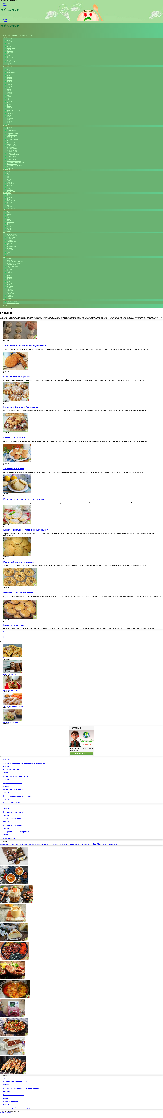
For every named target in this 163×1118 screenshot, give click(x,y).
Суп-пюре (10, 57)
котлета (34, 844)
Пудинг (9, 226)
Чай (8, 173)
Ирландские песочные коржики (19, 593)
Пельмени (10, 118)
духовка (12, 844)
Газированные (11, 187)
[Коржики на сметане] (20, 618)
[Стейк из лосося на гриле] (12, 979)
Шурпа (9, 63)
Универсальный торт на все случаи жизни (25, 346)
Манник (9, 289)
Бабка (9, 71)
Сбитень (9, 179)
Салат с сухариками (13, 154)
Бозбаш (9, 38)
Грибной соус (11, 249)
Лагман (9, 46)
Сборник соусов (12, 234)
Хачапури (10, 283)
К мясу (9, 251)
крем (38, 844)
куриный (41, 844)
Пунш (8, 171)
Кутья (8, 219)
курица (46, 844)
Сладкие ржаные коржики (16, 376)
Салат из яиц (11, 144)
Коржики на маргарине (15, 438)
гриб (8, 844)
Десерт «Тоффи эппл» (10, 674)
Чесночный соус (12, 245)
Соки (8, 188)
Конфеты (9, 217)
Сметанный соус (12, 235)
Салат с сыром (11, 156)
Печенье (9, 269)
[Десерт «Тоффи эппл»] (12, 672)
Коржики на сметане (13, 625)
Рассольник (10, 52)
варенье (4, 844)
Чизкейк (9, 284)
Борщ (8, 40)
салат (96, 843)
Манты (9, 109)
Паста (9, 115)
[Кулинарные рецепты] (9, 16)
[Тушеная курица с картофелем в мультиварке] (15, 998)
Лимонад (9, 185)
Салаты (6, 125)
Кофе (8, 174)
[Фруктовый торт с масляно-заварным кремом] (14, 941)
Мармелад (10, 220)
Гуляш (9, 87)
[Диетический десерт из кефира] (12, 1055)
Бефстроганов (11, 72)
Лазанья (9, 103)
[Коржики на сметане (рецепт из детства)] (17, 492)
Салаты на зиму (12, 164)
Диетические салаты (13, 141)
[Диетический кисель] (12, 1017)
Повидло (9, 197)
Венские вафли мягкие (10, 690)
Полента (9, 122)
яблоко (115, 844)
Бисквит (9, 275)
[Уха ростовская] (14, 884)
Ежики (9, 90)
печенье (64, 844)
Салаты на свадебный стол (15, 165)
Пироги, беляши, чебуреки (15, 261)
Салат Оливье (11, 153)
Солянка (9, 55)
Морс (8, 177)
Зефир (9, 214)
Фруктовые (10, 183)
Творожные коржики (13, 468)
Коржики (9, 260)
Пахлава (9, 277)
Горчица (9, 248)
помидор (83, 844)
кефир (30, 844)
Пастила (9, 225)
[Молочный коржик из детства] (17, 555)
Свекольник (10, 54)
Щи (8, 64)
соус (100, 844)
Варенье (9, 194)
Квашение (10, 206)
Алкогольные (11, 191)
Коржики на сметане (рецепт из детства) (23, 499)
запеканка (17, 844)
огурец (60, 844)
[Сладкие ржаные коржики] (15, 369)
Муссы (9, 223)
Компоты (9, 182)
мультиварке (52, 844)
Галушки (9, 84)
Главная (2, 309)
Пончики (9, 292)
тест (109, 844)
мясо (57, 844)
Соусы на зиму (11, 240)
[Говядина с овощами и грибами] (14, 960)
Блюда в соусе (11, 246)
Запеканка (10, 290)
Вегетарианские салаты (14, 129)
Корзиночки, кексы (12, 266)
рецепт (90, 844)
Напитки (6, 170)
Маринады (10, 243)
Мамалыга (10, 107)
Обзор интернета (12, 301)
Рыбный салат (11, 138)
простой (87, 844)
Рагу (8, 124)
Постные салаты (12, 148)
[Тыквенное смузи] (13, 922)
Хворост (9, 271)
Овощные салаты (12, 145)
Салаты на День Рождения (15, 162)
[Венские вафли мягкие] (12, 688)
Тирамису (10, 229)
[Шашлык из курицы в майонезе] (13, 1074)
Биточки (9, 77)
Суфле (9, 298)
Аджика (9, 203)
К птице (9, 252)
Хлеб (8, 267)
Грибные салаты (12, 132)
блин (1, 844)
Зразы (9, 95)
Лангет (9, 104)
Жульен (9, 93)
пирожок (75, 844)
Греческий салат (12, 130)
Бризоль (9, 80)
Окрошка (9, 49)
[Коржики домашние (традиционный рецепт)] (17, 523)
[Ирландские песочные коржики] (20, 586)
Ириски (9, 216)
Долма (9, 89)
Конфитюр (10, 196)
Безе (8, 211)
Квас (8, 176)
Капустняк (10, 43)
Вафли (9, 258)
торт (111, 844)
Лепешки (9, 278)
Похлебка (10, 51)
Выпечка (6, 257)
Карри (9, 96)
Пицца (9, 281)
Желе (8, 213)
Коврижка (10, 296)
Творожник (10, 293)
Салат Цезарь (11, 159)
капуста (26, 844)
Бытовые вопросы (13, 303)
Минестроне (11, 48)
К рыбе (9, 254)
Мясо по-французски (13, 110)
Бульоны (9, 41)
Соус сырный (11, 238)
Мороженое (10, 222)
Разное (6, 300)
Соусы (5, 232)
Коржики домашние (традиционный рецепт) (25, 530)
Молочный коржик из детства (18, 562)
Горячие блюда (9, 66)
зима (21, 844)
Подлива (9, 121)
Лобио (9, 106)
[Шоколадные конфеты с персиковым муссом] (14, 865)
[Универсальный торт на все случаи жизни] (20, 339)
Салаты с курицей (12, 139)
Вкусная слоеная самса (10, 658)
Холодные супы (12, 61)
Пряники (9, 280)
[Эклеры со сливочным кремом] (12, 704)
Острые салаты (12, 147)
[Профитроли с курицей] (12, 721)
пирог (70, 844)
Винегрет (10, 127)
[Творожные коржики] (17, 461)
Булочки (9, 274)
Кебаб (9, 100)
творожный (105, 844)
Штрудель (10, 286)
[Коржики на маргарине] (15, 431)
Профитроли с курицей (10, 722)
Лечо (8, 199)
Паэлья (9, 116)
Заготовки (7, 193)
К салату (9, 255)
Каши (8, 98)
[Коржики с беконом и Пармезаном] (16, 400)
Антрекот (10, 69)
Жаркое (9, 92)
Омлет (9, 112)
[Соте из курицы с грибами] (14, 1036)
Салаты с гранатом (13, 167)
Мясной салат (11, 136)
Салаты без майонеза (14, 161)
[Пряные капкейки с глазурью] (16, 903)
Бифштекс (10, 78)
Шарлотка (10, 287)
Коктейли (10, 190)
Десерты (6, 209)
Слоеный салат (12, 168)
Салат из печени (12, 151)
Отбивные (10, 113)
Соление (9, 202)
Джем (8, 205)
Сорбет (9, 228)
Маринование (11, 200)
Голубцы (9, 86)
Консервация (11, 208)
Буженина (10, 81)
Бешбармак (10, 74)
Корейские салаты (12, 133)
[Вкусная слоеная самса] (12, 656)
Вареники (10, 83)
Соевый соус (11, 237)
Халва (9, 231)
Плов (8, 119)
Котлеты (9, 101)
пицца (79, 844)
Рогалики (10, 272)
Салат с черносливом (13, 158)
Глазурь (9, 295)
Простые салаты (12, 150)
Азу (8, 67)
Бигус (8, 75)
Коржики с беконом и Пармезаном (20, 407)
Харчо (9, 60)
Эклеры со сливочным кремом (13, 706)
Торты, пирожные (12, 264)
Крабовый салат (12, 135)
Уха (8, 58)
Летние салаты (11, 142)
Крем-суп (10, 45)
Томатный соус (11, 242)
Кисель (9, 180)
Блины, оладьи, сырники (14, 263)
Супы (5, 37)
